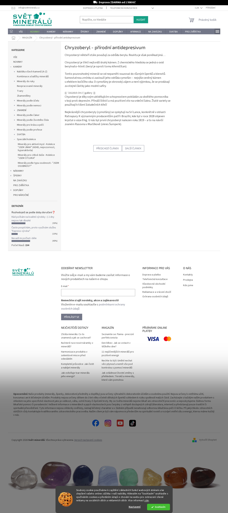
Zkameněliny (24, 96)
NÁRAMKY (18, 171)
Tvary (20, 91)
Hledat (140, 19)
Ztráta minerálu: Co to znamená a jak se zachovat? (76, 336)
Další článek (133, 148)
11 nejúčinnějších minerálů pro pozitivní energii (118, 353)
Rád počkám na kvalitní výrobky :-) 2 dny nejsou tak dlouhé (33, 218)
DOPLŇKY (18, 190)
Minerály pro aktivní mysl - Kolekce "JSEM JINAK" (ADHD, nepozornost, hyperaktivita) (36, 147)
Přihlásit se (71, 316)
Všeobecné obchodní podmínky (153, 285)
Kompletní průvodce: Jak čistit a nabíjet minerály (77, 365)
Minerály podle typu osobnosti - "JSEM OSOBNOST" (38, 164)
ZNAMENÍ (21, 110)
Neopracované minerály (30, 86)
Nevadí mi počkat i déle (24, 238)
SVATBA (21, 134)
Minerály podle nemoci (29, 105)
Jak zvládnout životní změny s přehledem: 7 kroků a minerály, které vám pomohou (118, 376)
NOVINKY (18, 62)
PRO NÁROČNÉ (21, 195)
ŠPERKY (17, 175)
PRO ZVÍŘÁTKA (21, 185)
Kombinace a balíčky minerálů (33, 76)
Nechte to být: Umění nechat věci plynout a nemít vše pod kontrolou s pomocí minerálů (117, 364)
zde (146, 500)
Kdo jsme (188, 285)
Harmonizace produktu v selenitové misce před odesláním (74, 355)
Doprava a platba (93, 8)
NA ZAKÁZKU (20, 180)
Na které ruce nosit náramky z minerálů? (77, 344)
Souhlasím (160, 507)
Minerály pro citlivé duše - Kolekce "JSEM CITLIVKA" (36, 156)
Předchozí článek (107, 148)
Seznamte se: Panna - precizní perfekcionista (118, 336)
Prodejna (188, 280)
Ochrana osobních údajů (155, 296)
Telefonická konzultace (123, 8)
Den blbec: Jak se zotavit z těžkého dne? (116, 344)
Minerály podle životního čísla (33, 120)
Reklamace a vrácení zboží (156, 292)
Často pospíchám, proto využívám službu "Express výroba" (34, 229)
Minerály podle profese (29, 130)
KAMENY (17, 67)
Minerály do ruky (26, 81)
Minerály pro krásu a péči (30, 125)
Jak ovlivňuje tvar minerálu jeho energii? (75, 374)
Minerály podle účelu (28, 101)
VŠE (15, 57)
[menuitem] (11, 32)
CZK (197, 8)
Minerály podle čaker (28, 115)
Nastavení (135, 507)
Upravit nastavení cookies (88, 440)
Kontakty (188, 275)
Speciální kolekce (26, 139)
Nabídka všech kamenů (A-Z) (32, 71)
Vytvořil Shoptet (208, 440)
